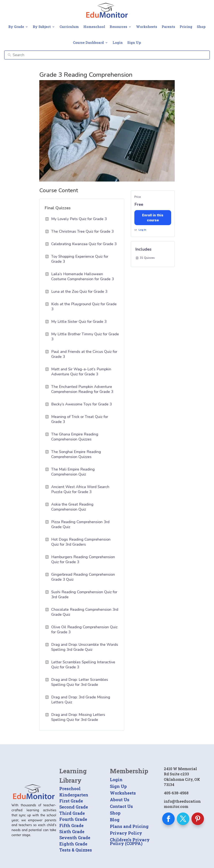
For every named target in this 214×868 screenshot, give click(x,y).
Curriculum (69, 26)
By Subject (42, 26)
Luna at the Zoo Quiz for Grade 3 (79, 291)
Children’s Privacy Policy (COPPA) (130, 841)
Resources (118, 26)
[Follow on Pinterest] (197, 818)
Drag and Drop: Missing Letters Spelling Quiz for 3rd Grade (78, 717)
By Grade (16, 26)
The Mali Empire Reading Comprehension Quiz (73, 472)
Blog (115, 819)
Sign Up (134, 42)
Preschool (70, 788)
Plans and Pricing (129, 826)
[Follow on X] (183, 818)
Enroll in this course (152, 217)
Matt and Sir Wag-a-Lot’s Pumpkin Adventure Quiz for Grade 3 (81, 372)
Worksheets (146, 26)
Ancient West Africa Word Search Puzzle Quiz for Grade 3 (80, 489)
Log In (142, 229)
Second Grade (73, 807)
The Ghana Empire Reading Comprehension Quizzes (74, 437)
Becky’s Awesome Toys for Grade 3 (81, 404)
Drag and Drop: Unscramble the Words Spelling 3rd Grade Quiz (84, 647)
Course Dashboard (88, 42)
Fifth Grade (71, 825)
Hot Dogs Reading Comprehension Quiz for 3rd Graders (81, 542)
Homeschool (94, 26)
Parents (168, 26)
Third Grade (72, 813)
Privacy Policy (126, 833)
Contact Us (121, 806)
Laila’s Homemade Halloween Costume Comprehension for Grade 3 (82, 276)
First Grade (71, 801)
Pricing (186, 26)
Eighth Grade (73, 844)
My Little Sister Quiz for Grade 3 (79, 321)
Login (118, 42)
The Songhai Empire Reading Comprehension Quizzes (76, 454)
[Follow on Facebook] (168, 818)
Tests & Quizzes (75, 850)
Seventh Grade (74, 837)
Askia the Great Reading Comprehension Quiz (72, 507)
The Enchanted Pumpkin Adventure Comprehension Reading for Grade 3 (82, 389)
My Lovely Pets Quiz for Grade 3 (79, 218)
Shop (201, 26)
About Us (119, 799)
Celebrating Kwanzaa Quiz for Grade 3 (84, 243)
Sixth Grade (71, 831)
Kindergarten (73, 794)
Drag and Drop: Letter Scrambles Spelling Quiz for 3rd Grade (79, 682)
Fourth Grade (73, 819)
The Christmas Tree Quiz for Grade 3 (82, 231)
